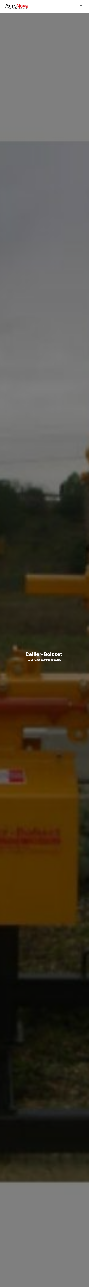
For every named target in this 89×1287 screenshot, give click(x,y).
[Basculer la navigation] (81, 6)
